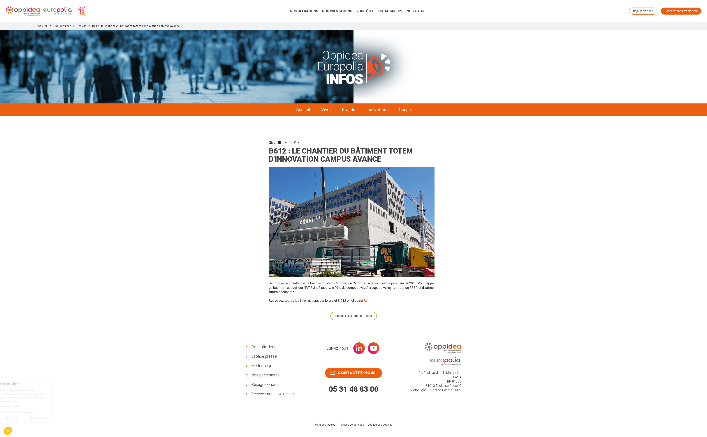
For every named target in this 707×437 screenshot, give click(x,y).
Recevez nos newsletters (681, 11)
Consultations (263, 347)
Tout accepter (68, 418)
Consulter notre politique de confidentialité (28, 406)
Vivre (326, 109)
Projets (82, 25)
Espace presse (264, 356)
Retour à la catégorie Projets (353, 316)
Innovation (376, 109)
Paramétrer (42, 418)
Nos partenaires (265, 375)
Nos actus (416, 11)
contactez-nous (356, 373)
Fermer (16, 418)
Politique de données (351, 424)
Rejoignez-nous (643, 11)
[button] (7, 430)
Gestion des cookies (379, 424)
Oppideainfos (62, 25)
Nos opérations (304, 11)
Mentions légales (325, 424)
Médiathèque (263, 365)
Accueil (43, 25)
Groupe (404, 109)
